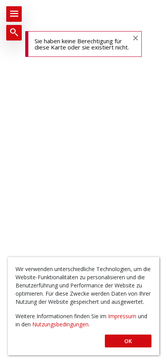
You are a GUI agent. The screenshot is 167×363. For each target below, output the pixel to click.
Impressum (123, 316)
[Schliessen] (135, 37)
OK (128, 341)
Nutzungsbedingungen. (61, 324)
